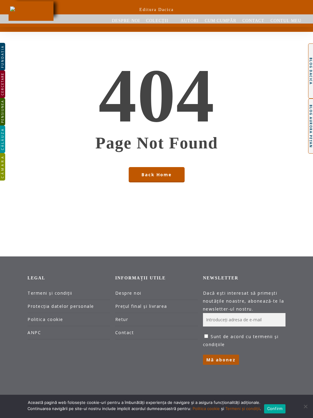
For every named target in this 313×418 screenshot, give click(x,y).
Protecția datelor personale (61, 306)
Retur (121, 319)
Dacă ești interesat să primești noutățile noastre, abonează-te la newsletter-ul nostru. (243, 301)
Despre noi (128, 293)
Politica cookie (45, 319)
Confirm (275, 408)
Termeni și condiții (50, 293)
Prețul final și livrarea (141, 306)
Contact (124, 332)
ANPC (34, 332)
